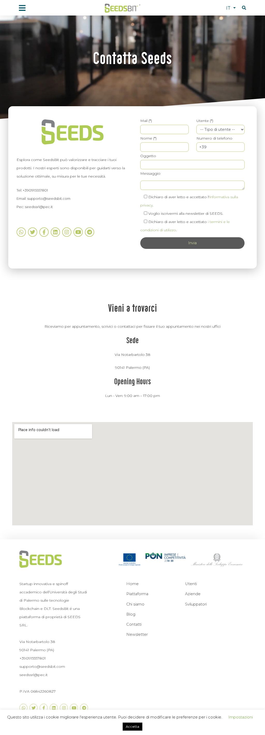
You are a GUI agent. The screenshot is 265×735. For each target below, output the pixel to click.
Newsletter (137, 634)
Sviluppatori (196, 604)
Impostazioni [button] (240, 717)
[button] (244, 8)
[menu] (22, 8)
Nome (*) (148, 138)
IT (229, 8)
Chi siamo (135, 604)
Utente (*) (204, 120)
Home (132, 583)
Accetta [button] (132, 726)
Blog (130, 614)
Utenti (191, 583)
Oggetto (148, 156)
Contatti (134, 624)
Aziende (193, 594)
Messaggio (150, 173)
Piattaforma (137, 594)
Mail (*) (146, 120)
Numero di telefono (214, 138)
